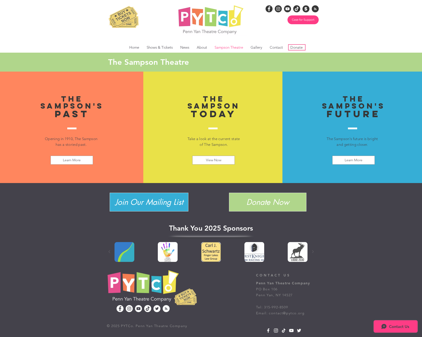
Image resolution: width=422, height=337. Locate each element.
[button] (411, 9)
